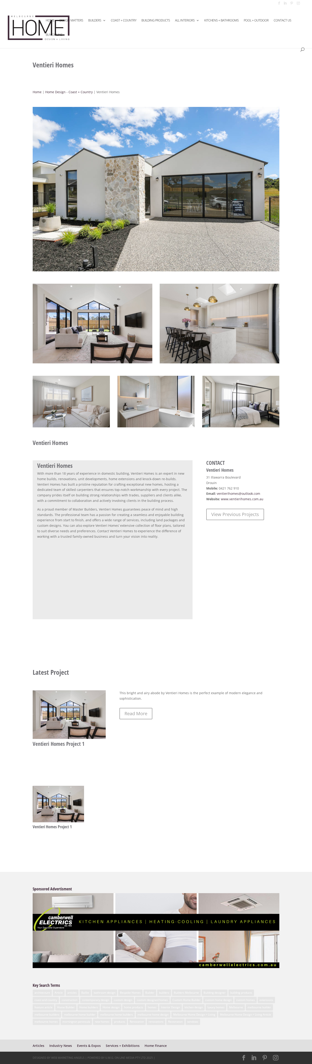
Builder (149, 993)
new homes (102, 1022)
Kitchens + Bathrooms (221, 20)
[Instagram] (298, 5)
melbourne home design (153, 1014)
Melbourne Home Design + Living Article (245, 1014)
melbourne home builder (79, 1014)
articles (72, 993)
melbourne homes (46, 1022)
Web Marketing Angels (68, 1058)
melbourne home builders (116, 1014)
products (119, 1022)
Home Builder (66, 1007)
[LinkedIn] (285, 5)
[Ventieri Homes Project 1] (69, 714)
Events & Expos (89, 1045)
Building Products (155, 20)
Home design (111, 1007)
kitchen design (194, 1007)
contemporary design (95, 1000)
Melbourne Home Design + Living (194, 1014)
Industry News (60, 1045)
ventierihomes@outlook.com (238, 493)
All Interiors (185, 20)
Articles (38, 1045)
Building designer (215, 993)
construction (69, 1000)
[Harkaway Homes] (156, 271)
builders (164, 993)
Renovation (137, 1022)
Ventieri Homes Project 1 (59, 743)
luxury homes (216, 1007)
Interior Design (170, 1007)
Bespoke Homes (130, 993)
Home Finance (156, 1045)
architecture (42, 993)
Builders (94, 20)
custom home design (218, 1000)
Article (59, 993)
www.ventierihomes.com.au (242, 499)
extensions (266, 1000)
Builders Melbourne (186, 993)
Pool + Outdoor (256, 20)
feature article (43, 1007)
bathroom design (104, 993)
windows (192, 1022)
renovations (156, 1022)
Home (50, 20)
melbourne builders (46, 1014)
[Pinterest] (291, 5)
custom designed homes (152, 1000)
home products (133, 1007)
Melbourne (236, 1007)
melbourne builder (259, 1007)
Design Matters (71, 20)
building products (241, 993)
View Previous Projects (235, 514)
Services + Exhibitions (123, 1045)
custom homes (245, 1000)
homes (152, 1007)
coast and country (45, 1000)
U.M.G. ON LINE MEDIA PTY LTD (125, 1058)
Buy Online (54, 35)
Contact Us (282, 20)
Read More (135, 713)
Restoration (175, 1022)
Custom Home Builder (186, 1000)
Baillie (85, 993)
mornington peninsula (76, 1022)
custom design (123, 1000)
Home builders (88, 1007)
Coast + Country (123, 20)
